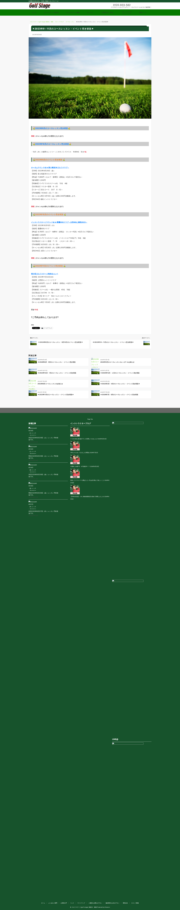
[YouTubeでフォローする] (94, 410)
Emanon (107, 907)
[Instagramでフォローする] (85, 410)
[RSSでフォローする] (98, 410)
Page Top (90, 419)
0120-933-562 (122, 5)
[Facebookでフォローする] (81, 410)
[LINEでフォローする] (90, 410)
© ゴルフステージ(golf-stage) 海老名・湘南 (83, 907)
